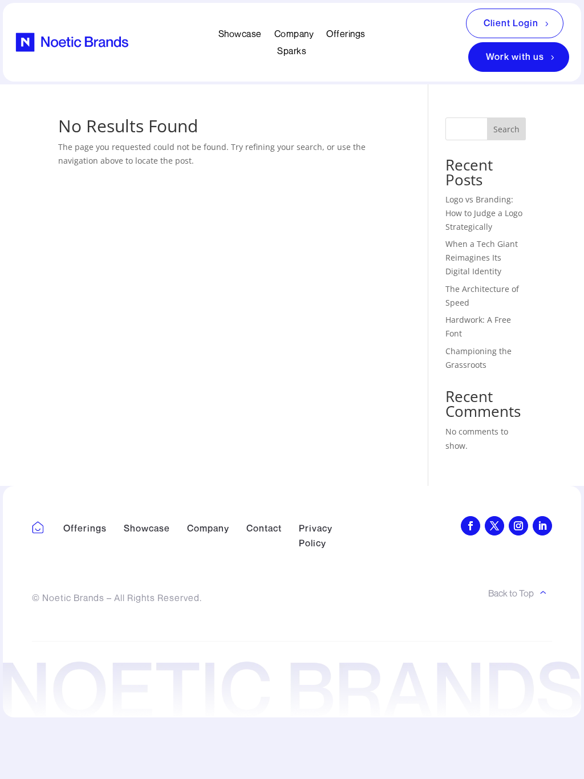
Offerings (346, 34)
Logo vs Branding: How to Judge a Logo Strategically (483, 213)
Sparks (291, 51)
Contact (264, 528)
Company (294, 34)
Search (506, 129)
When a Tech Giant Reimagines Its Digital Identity (481, 257)
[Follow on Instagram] (518, 525)
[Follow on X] (494, 525)
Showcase (240, 34)
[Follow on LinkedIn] (542, 525)
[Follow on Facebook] (470, 525)
